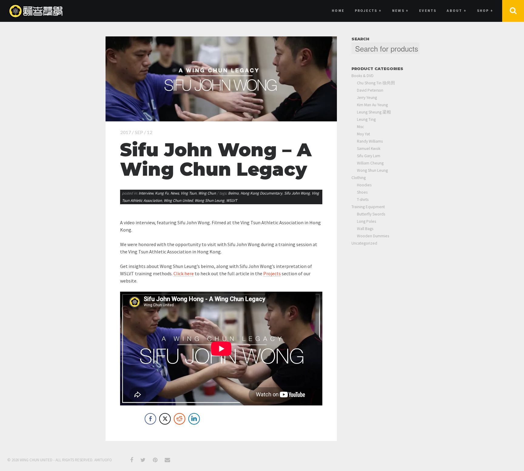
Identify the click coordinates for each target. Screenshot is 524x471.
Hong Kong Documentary (261, 193)
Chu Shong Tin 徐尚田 (376, 83)
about (456, 10)
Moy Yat (363, 134)
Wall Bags (365, 228)
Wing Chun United (178, 200)
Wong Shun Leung (209, 200)
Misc (360, 126)
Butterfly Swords (371, 214)
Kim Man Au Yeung (372, 104)
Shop (485, 10)
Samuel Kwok (368, 148)
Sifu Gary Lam (368, 155)
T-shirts (362, 199)
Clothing (358, 177)
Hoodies (364, 185)
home (338, 10)
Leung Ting (366, 119)
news (400, 10)
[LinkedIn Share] (194, 419)
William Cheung (370, 163)
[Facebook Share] (150, 419)
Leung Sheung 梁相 (374, 112)
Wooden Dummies (373, 236)
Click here (183, 273)
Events (427, 10)
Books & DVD (362, 75)
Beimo (233, 193)
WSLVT (231, 200)
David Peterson (370, 90)
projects (368, 10)
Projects (272, 273)
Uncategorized (364, 243)
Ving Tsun (188, 193)
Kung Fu (162, 193)
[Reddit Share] (179, 419)
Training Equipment (368, 206)
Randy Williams (370, 141)
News (174, 193)
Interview (146, 193)
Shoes (362, 192)
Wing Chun (207, 193)
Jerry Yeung (367, 97)
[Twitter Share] (165, 419)
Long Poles (366, 221)
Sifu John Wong (297, 193)
